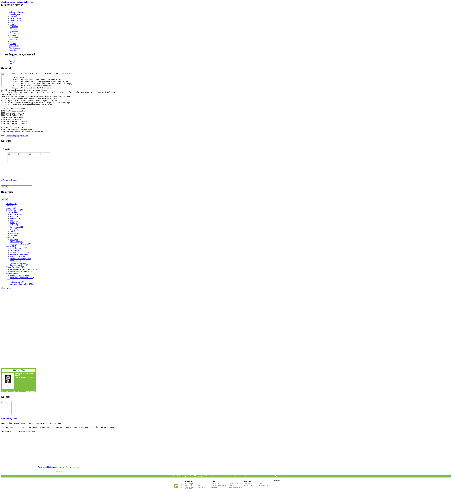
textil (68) (14, 229)
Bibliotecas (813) (12, 273)
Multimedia (14, 33)
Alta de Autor (14, 46)
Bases (12, 42)
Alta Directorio (14, 48)
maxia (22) (14, 240)
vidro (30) (14, 225)
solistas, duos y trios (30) (19, 252)
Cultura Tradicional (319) (15, 267)
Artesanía (13, 16)
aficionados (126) (16, 242)
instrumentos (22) (16, 227)
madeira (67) (15, 233)
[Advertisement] (28, 173)
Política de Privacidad (56, 467)
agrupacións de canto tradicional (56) (24, 269)
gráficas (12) (15, 218)
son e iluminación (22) (18, 248)
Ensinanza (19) (11, 204)
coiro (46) (14, 216)
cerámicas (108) (16, 214)
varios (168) (14, 250)
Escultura (13, 22)
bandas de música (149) (19, 265)
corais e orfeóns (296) (18, 263)
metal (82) (14, 221)
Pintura (13, 35)
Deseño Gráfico (16, 18)
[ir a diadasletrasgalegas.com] (11, 294)
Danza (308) (10, 280)
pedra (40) (14, 223)
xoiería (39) (14, 231)
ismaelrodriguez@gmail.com (17, 136)
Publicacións (13, 37)
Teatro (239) (10, 238)
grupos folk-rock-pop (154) (20, 259)
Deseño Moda (15, 20)
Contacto (12, 50)
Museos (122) (11, 208)
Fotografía (14, 27)
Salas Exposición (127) (14, 210)
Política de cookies (72, 467)
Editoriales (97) (11, 206)
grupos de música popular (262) (22, 271)
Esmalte (13, 25)
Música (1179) (11, 246)
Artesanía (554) (11, 212)
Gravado (13, 29)
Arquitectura (15, 14)
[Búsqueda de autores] (9, 180)
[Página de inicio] (17, 2)
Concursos (13, 39)
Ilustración (14, 31)
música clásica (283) (17, 257)
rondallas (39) (15, 261)
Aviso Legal (42, 467)
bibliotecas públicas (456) (19, 276)
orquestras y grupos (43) (19, 254)
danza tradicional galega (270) (21, 284)
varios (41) (14, 235)
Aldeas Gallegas (58, 471)
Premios (13, 44)
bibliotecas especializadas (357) (22, 278)
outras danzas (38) (17, 282)
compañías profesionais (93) (20, 244)
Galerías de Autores (16, 12)
